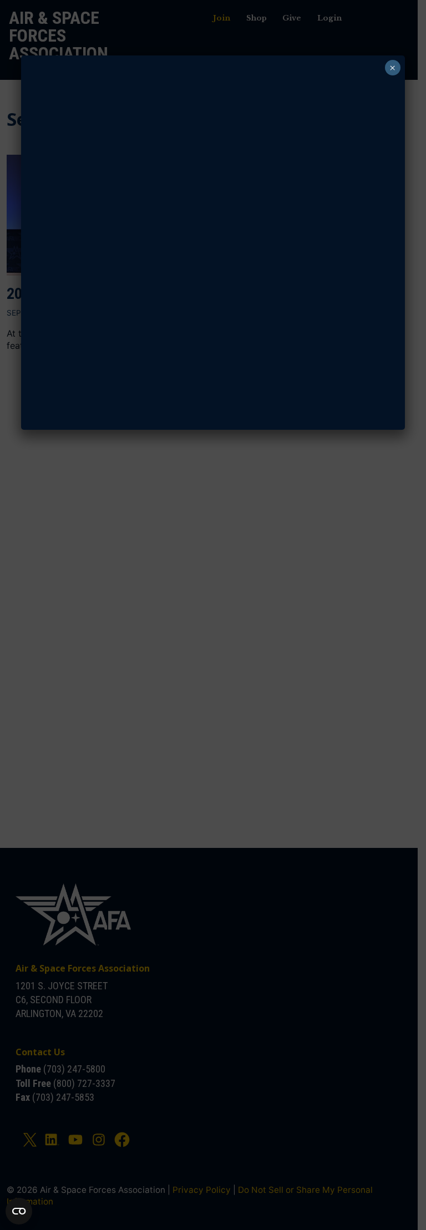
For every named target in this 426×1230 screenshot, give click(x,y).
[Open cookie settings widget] (19, 1211)
